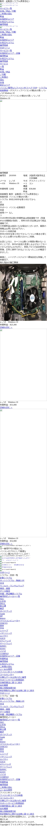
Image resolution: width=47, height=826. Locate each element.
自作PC (3, 646)
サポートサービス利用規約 (12, 680)
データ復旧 (5, 591)
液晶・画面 (5, 588)
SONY (3, 649)
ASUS (2, 638)
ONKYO (4, 623)
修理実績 (4, 24)
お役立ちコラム (7, 22)
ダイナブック (6, 611)
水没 (2, 583)
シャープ (4, 630)
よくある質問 (6, 669)
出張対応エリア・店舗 (10, 53)
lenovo (2, 618)
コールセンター (7, 675)
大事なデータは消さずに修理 (13, 677)
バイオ (3, 651)
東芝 (2, 608)
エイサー (4, 636)
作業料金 (4, 659)
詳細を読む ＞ (6, 327)
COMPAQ (4, 653)
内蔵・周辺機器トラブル (11, 594)
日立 (2, 628)
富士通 (3, 606)
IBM (2, 625)
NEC (2, 599)
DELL (2, 603)
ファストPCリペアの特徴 (11, 672)
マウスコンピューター (10, 621)
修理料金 (4, 56)
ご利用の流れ (6, 14)
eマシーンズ (5, 641)
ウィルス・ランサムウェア (12, 586)
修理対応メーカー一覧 (10, 596)
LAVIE (3, 601)
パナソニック (6, 633)
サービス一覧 (6, 8)
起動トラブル (6, 578)
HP (1, 616)
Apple (2, 614)
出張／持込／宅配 (8, 11)
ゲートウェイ (6, 643)
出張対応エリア (7, 19)
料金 (2, 16)
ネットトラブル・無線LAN (12, 580)
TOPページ (5, 48)
